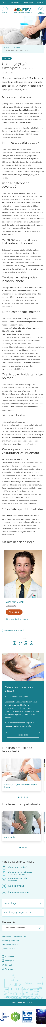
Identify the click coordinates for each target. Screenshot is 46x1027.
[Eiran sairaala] (23, 10)
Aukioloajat (11, 903)
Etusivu (7, 47)
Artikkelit (16, 47)
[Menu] (5, 9)
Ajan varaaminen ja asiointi (14, 936)
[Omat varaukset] (41, 9)
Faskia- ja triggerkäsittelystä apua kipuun (20, 785)
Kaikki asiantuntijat (17, 892)
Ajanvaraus (14, 2)
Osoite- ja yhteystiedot (17, 912)
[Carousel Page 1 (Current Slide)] (18, 797)
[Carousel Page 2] (21, 797)
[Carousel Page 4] (27, 797)
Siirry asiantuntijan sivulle (17, 619)
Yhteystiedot (28, 2)
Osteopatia (6, 58)
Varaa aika (14, 612)
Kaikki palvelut (14, 886)
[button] (4, 2)
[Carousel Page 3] (24, 797)
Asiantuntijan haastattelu (13, 630)
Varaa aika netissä (16, 867)
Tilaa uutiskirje (8, 922)
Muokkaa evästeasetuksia (23, 1002)
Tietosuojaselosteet (10, 940)
